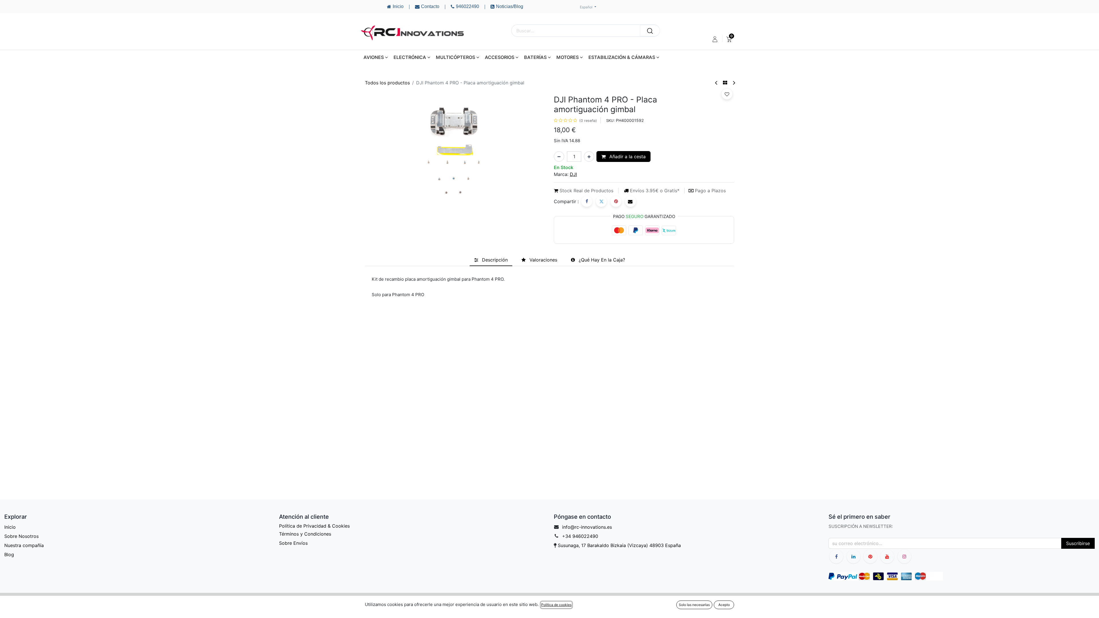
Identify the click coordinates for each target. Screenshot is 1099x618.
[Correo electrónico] (630, 201)
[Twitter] (601, 201)
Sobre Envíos (293, 543)
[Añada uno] (589, 156)
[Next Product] (733, 82)
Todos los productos (387, 83)
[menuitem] (729, 39)
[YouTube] (870, 556)
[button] (727, 94)
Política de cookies (556, 605)
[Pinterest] (615, 201)
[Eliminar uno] (559, 156)
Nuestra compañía (24, 545)
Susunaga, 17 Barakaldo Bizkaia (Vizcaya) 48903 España (619, 545)
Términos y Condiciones (305, 534)
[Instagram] (904, 556)
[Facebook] (586, 201)
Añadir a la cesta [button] (627, 156)
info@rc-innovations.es (587, 527)
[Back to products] (725, 82)
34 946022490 (581, 536)
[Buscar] (650, 30)
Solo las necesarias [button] (694, 605)
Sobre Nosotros (21, 536)
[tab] (491, 259)
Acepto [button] (724, 605)
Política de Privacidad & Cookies (314, 526)
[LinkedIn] (853, 556)
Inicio (10, 527)
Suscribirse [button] (1078, 543)
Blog (9, 554)
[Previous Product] (716, 82)
